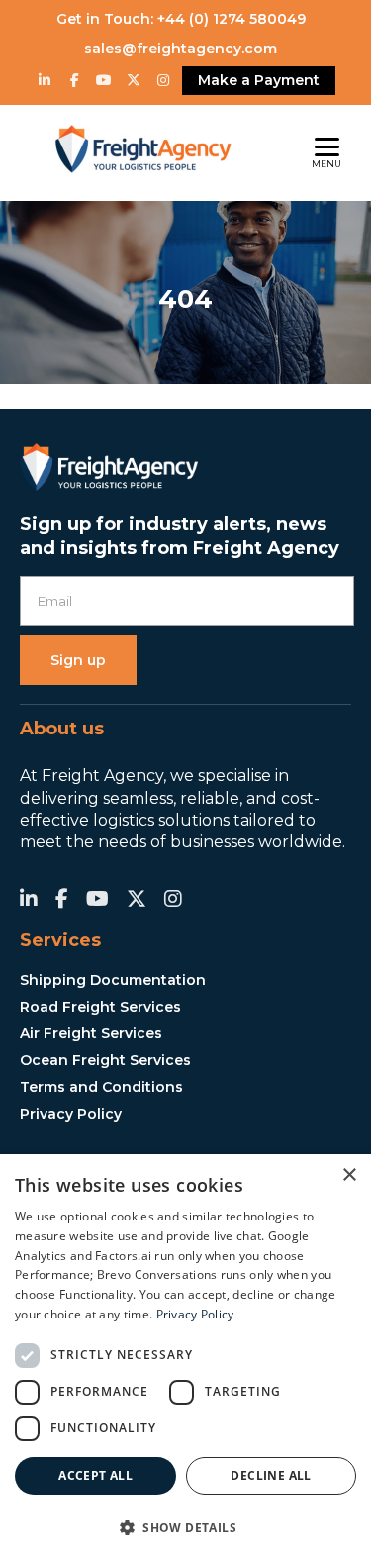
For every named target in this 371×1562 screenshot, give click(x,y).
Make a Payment (259, 80)
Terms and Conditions (101, 1087)
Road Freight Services (100, 1007)
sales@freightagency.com (180, 48)
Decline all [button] (271, 1475)
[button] (185, 1527)
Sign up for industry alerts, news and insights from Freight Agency (179, 536)
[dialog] (185, 1358)
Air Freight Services (91, 1033)
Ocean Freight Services (105, 1060)
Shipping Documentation (113, 980)
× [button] (348, 1175)
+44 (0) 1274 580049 (231, 19)
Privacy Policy (71, 1114)
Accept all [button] (95, 1475)
